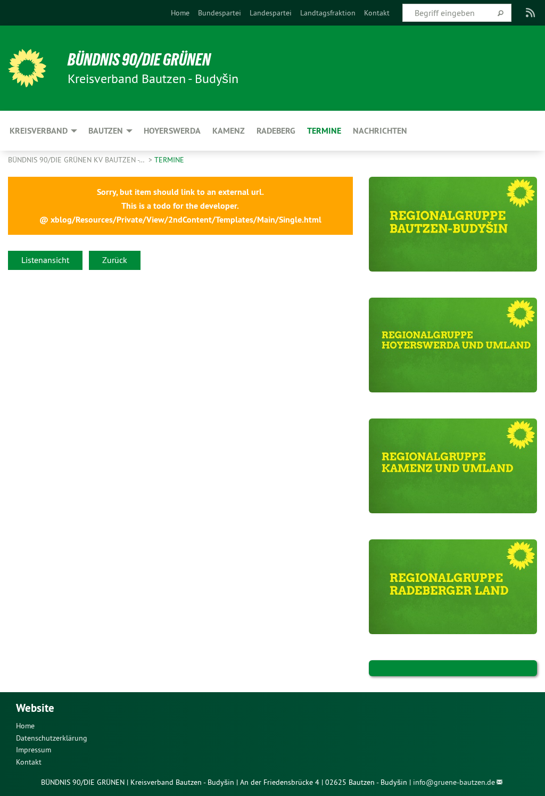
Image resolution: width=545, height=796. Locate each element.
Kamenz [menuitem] (228, 130)
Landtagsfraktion (328, 13)
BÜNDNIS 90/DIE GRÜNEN (139, 59)
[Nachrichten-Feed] (531, 13)
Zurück (114, 260)
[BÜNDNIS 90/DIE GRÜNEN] (27, 68)
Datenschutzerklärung (51, 738)
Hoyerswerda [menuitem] (172, 130)
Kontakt (377, 13)
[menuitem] (180, 13)
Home (180, 13)
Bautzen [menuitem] (105, 130)
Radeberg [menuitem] (276, 130)
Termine (169, 160)
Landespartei (271, 13)
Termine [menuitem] (324, 130)
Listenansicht (45, 260)
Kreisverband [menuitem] (39, 130)
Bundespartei (219, 13)
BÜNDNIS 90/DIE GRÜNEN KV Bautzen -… (77, 160)
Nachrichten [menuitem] (380, 130)
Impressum (33, 749)
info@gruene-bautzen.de (454, 782)
